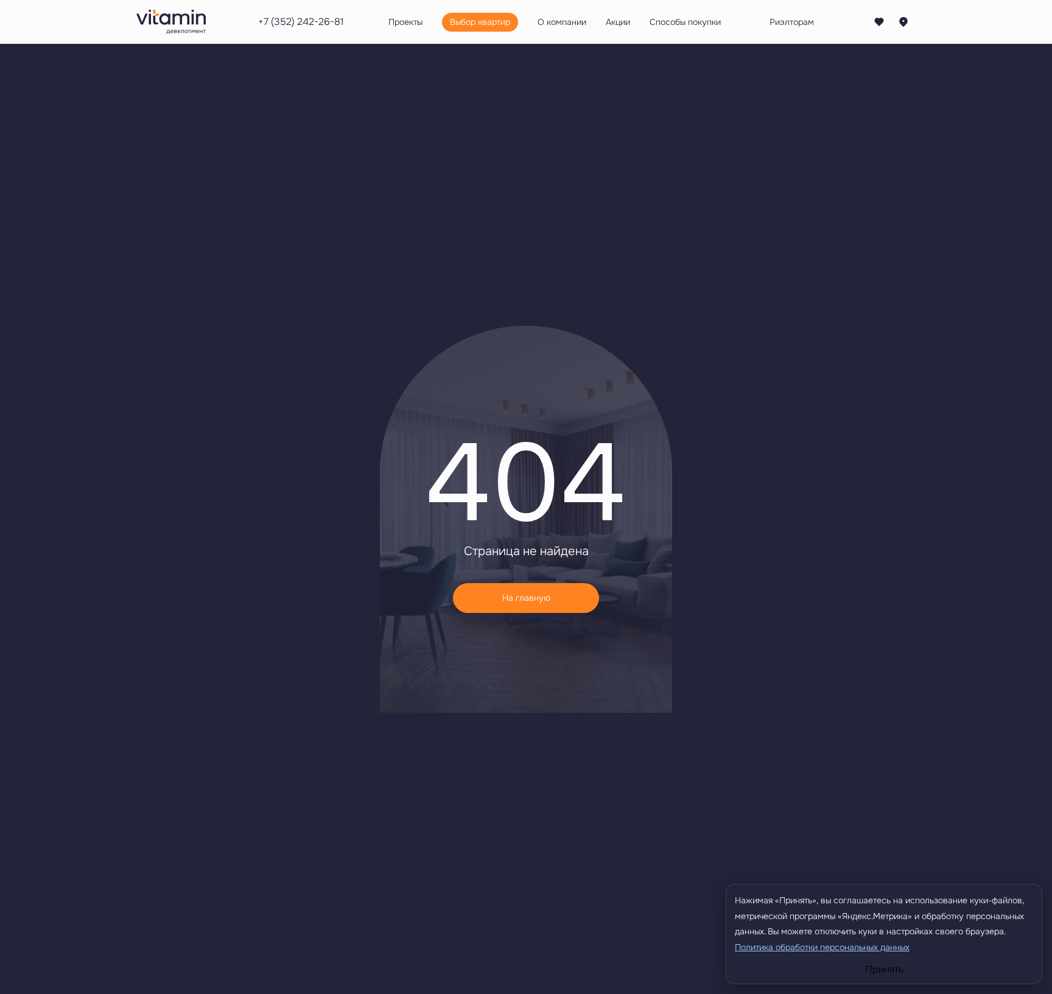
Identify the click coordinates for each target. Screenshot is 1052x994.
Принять (884, 969)
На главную (526, 597)
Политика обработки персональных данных (822, 947)
